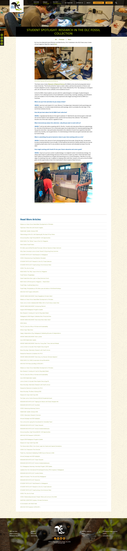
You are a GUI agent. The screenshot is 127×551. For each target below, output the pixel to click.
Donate (109, 2)
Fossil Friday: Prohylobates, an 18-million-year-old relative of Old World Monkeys (40, 288)
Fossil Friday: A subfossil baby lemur (29, 285)
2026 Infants (23, 323)
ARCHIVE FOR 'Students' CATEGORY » (30, 507)
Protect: (57, 2)
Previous (61, 39)
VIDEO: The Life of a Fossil (27, 268)
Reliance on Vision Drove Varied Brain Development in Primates (36, 224)
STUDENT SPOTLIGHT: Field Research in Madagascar (34, 254)
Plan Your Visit (13, 531)
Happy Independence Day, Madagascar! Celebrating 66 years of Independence (40, 333)
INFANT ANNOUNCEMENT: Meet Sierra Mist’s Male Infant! (35, 319)
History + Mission (86, 531)
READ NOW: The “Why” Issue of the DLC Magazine (33, 271)
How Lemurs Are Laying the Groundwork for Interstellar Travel (36, 422)
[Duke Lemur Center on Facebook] (55, 538)
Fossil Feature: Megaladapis (27, 275)
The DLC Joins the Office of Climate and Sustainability (34, 326)
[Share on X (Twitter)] (2, 37)
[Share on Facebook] (2, 35)
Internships (34, 535)
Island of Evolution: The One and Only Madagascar (33, 476)
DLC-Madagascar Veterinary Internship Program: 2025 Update (36, 466)
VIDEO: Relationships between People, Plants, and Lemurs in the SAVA (38, 497)
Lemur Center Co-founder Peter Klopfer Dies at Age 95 (34, 346)
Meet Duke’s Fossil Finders (27, 244)
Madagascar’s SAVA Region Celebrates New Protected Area (35, 316)
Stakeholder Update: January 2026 (29, 231)
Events (104, 533)
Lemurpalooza (107, 535)
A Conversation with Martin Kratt (28, 503)
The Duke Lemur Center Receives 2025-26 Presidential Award (36, 398)
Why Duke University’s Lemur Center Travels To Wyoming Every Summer (39, 251)
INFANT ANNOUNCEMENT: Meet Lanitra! (31, 336)
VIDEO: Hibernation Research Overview (30, 415)
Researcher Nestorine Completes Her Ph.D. (31, 353)
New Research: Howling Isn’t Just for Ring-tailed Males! (34, 313)
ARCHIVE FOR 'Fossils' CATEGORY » (29, 292)
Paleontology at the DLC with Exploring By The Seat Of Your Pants (37, 234)
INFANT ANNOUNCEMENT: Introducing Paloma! (32, 306)
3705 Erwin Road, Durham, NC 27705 (62, 541)
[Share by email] (2, 43)
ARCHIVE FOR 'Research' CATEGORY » (30, 435)
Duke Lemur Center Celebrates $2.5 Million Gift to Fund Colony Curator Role (39, 303)
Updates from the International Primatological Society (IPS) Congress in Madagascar (42, 470)
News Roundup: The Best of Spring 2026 (30, 391)
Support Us (79, 2)
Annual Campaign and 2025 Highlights (30, 418)
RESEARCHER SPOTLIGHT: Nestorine (30, 480)
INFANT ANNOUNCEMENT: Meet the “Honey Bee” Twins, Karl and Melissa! (39, 343)
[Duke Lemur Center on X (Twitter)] (58, 538)
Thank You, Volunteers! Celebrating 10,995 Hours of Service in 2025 (37, 453)
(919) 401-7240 (61, 543)
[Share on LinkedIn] (2, 40)
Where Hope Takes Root (26, 330)
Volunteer (33, 533)
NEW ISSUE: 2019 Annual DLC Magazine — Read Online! (34, 281)
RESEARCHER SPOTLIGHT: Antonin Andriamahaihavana (34, 428)
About (88, 2)
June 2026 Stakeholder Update (28, 340)
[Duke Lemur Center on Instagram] (64, 538)
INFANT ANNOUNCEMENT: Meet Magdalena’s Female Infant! (36, 296)
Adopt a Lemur (13, 533)
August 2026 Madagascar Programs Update (31, 309)
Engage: (46, 2)
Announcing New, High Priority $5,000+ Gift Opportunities (35, 237)
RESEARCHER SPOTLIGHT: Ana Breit (30, 405)
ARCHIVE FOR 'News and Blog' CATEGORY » (32, 363)
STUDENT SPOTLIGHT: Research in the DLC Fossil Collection (36, 261)
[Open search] (116, 2)
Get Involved (69, 2)
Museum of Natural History (56, 84)
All (56, 39)
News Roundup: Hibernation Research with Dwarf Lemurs (35, 350)
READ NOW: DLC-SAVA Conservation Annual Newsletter (34, 360)
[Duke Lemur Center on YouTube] (61, 538)
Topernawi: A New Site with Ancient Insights (31, 227)
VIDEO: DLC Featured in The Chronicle (30, 449)
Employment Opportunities (110, 531)
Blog (83, 535)
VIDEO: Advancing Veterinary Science (30, 408)
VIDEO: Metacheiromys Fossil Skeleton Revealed (33, 258)
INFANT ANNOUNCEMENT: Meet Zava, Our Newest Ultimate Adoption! (38, 357)
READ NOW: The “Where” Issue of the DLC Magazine (34, 241)
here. (55, 44)
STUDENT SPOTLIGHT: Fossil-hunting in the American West (35, 265)
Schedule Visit (98, 2)
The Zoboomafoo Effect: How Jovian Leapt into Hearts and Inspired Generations (41, 446)
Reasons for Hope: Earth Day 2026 (29, 395)
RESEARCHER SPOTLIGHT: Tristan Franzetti (31, 425)
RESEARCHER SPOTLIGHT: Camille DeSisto (31, 473)
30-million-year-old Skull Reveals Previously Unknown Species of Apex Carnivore (40, 248)
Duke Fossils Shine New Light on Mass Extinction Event (34, 278)
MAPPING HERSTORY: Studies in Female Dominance (34, 500)
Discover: (36, 2)
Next (69, 39)
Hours (83, 533)
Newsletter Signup (14, 535)
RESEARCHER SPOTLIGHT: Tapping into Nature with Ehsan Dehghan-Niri (39, 401)
